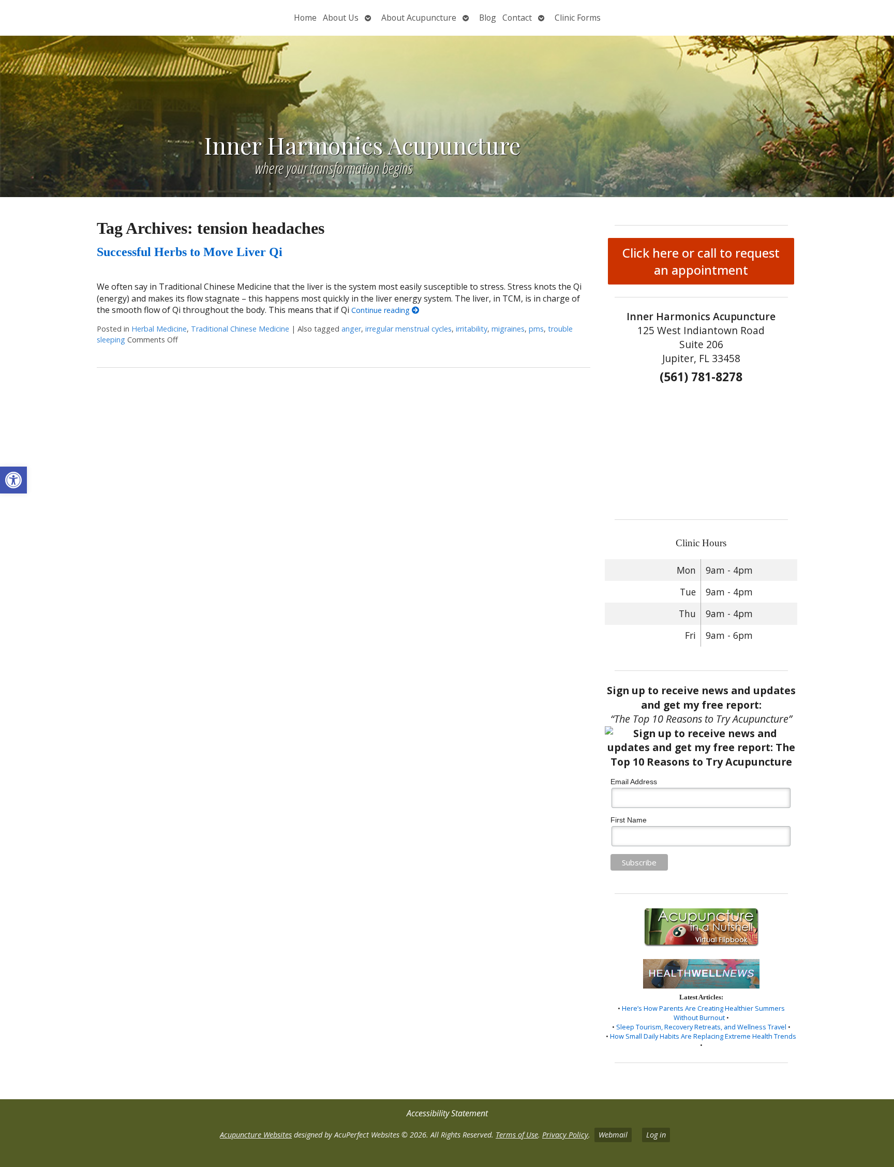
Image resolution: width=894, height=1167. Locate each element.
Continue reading (381, 310)
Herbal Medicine (159, 329)
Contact (517, 17)
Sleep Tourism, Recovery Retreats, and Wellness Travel (701, 1026)
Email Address (633, 781)
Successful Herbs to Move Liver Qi (189, 252)
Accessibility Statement (447, 1113)
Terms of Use (517, 1135)
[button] (13, 480)
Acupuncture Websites (256, 1135)
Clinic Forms (578, 17)
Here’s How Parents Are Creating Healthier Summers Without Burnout (703, 1013)
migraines (508, 329)
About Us (341, 17)
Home (305, 17)
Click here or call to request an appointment (701, 261)
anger (351, 329)
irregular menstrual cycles (408, 329)
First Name (628, 820)
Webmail (613, 1135)
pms (536, 329)
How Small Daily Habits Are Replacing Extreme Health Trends (703, 1036)
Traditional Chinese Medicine (240, 329)
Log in (656, 1135)
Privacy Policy (565, 1135)
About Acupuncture (418, 17)
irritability (471, 329)
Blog (487, 17)
